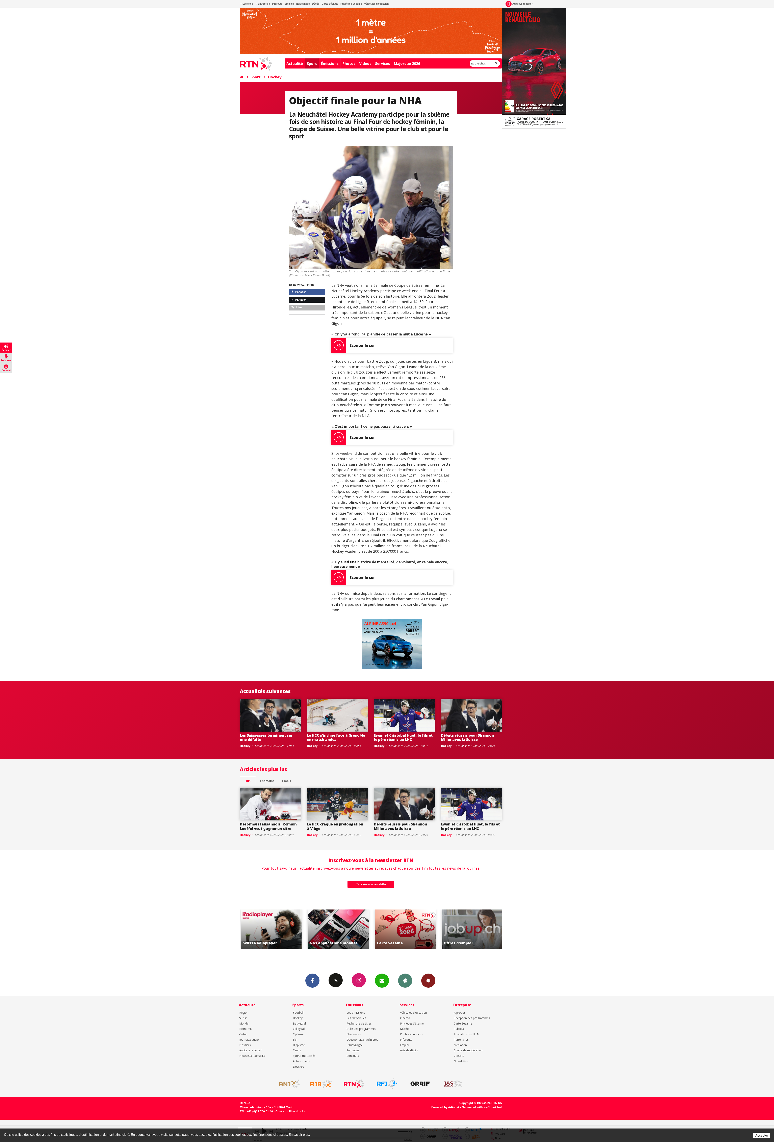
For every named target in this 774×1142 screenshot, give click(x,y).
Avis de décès (409, 1050)
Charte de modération (468, 1050)
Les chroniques (356, 1018)
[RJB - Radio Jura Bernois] (321, 1084)
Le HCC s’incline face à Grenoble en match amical (336, 737)
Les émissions (355, 1012)
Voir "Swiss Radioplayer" (469, 929)
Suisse (243, 1018)
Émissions (329, 63)
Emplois (289, 3)
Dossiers (245, 1045)
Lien (298, 307)
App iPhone (405, 981)
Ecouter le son (363, 345)
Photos (348, 63)
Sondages (352, 1050)
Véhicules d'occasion (376, 3)
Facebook (312, 981)
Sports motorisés (304, 1056)
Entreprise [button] (263, 3)
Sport (312, 63)
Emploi (404, 1045)
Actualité (294, 63)
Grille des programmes (361, 1029)
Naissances (303, 3)
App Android (428, 981)
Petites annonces (411, 1034)
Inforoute (277, 3)
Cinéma (405, 1018)
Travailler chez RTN (466, 1034)
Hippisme (299, 1045)
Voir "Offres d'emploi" (402, 929)
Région (243, 1012)
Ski (294, 1039)
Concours (352, 1056)
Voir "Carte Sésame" (335, 929)
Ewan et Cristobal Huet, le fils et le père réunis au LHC (403, 737)
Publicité (459, 1029)
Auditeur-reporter (522, 3)
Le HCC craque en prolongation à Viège (335, 826)
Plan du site (297, 1111)
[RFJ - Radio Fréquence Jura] (387, 1084)
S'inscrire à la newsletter (371, 884)
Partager (300, 291)
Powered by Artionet (445, 1107)
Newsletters (382, 981)
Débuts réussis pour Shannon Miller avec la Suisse (467, 737)
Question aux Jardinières (362, 1039)
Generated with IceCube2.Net (482, 1107)
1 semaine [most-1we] (267, 781)
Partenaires (461, 1039)
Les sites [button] (247, 3)
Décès (315, 3)
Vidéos (365, 63)
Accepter (761, 1135)
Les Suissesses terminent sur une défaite (266, 737)
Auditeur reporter (250, 1050)
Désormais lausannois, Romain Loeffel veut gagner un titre (268, 826)
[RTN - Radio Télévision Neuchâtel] (354, 1084)
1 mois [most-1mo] (286, 781)
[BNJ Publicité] (288, 1084)
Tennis (297, 1050)
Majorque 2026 (407, 63)
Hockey (274, 77)
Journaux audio (249, 1039)
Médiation (460, 1045)
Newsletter (461, 1061)
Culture (244, 1034)
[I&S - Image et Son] (453, 1084)
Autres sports (301, 1061)
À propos (460, 1012)
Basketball (299, 1023)
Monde (244, 1023)
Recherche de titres (359, 1023)
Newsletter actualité (252, 1056)
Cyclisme (298, 1034)
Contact (459, 1056)
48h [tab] (248, 781)
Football (298, 1012)
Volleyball (299, 1029)
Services (382, 63)
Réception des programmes (472, 1018)
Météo (404, 1029)
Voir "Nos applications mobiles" (268, 929)
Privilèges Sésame (351, 3)
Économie (245, 1029)
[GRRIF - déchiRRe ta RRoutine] (420, 1084)
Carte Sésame (330, 3)
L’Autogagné (354, 1045)
